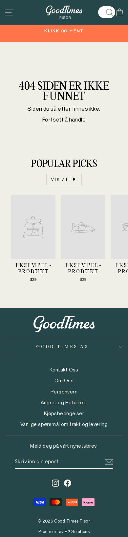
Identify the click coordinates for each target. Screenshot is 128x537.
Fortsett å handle (64, 119)
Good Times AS (62, 346)
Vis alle (64, 179)
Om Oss (64, 380)
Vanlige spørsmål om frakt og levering (64, 424)
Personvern (64, 391)
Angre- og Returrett (64, 402)
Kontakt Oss (64, 369)
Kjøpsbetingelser (64, 413)
